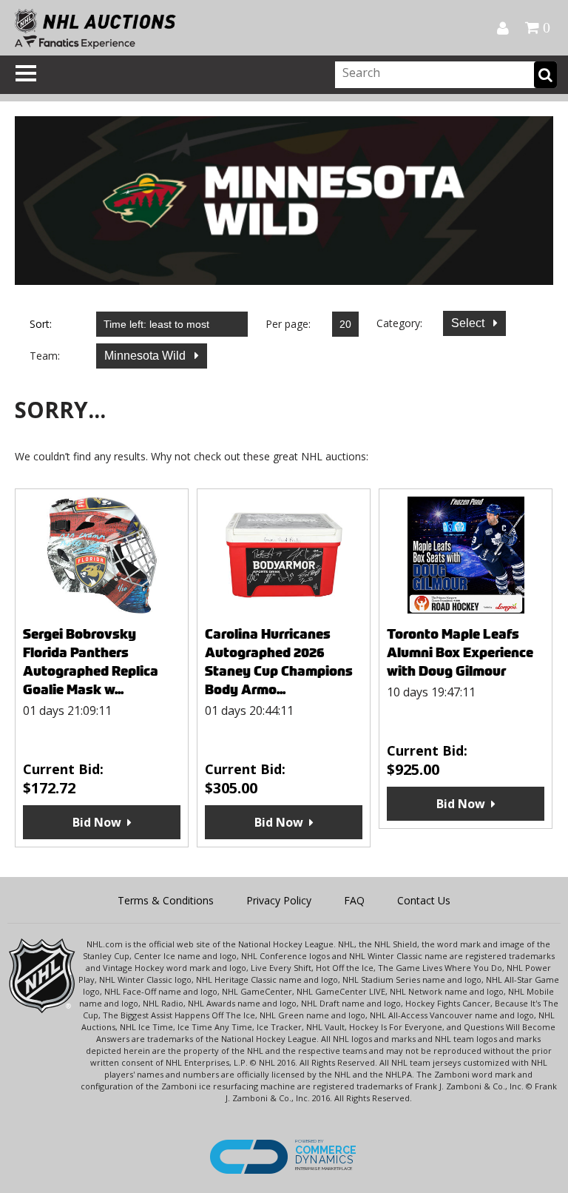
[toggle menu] (26, 73)
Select (469, 323)
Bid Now (96, 822)
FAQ (354, 900)
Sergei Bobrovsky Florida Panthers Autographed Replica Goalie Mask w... (90, 662)
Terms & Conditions (166, 900)
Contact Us (423, 900)
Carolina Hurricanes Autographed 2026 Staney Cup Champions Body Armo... (279, 662)
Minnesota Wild (146, 355)
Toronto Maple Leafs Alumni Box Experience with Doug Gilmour (460, 652)
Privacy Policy (278, 900)
